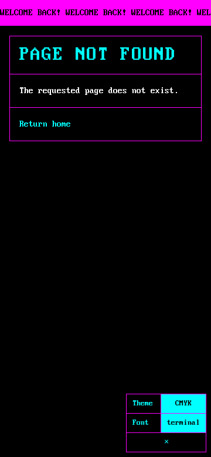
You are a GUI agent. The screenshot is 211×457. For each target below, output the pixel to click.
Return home (45, 124)
